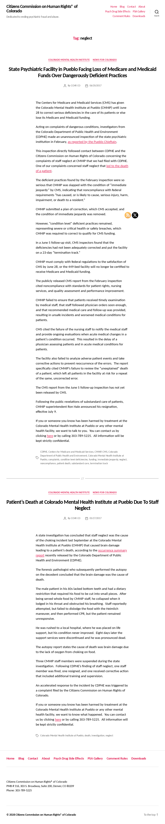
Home (113, 6)
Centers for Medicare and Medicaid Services (71, 452)
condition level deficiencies (74, 459)
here (50, 436)
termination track (99, 463)
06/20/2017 (95, 85)
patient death (63, 463)
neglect (123, 459)
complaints (53, 459)
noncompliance (48, 463)
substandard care (80, 463)
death (87, 735)
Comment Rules (121, 16)
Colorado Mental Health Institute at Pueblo (61, 735)
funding (93, 459)
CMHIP (98, 452)
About (141, 6)
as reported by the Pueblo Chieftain (92, 142)
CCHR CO (75, 85)
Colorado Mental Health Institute (69, 60)
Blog (122, 6)
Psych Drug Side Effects (117, 11)
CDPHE (43, 452)
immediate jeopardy (108, 459)
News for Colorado (105, 60)
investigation (98, 735)
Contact (131, 6)
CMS (104, 452)
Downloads (139, 16)
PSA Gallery (139, 11)
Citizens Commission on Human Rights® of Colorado (42, 9)
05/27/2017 (95, 518)
